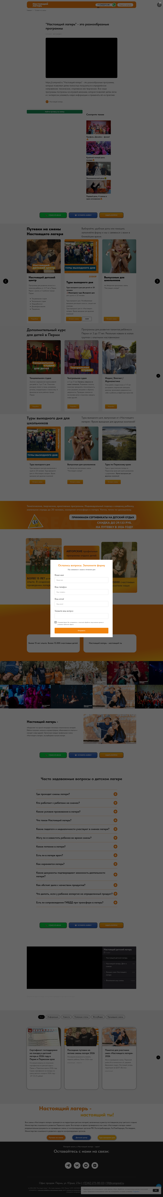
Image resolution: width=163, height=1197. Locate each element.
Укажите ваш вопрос (64, 611)
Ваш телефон (61, 587)
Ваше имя (59, 575)
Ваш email (59, 599)
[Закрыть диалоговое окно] (159, 3)
